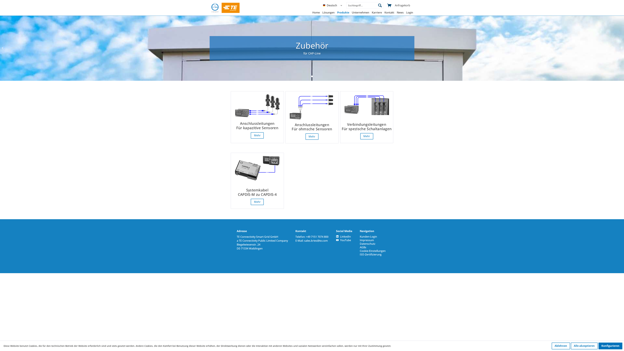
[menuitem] (333, 5)
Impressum (367, 240)
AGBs (363, 247)
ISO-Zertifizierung (371, 254)
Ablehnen (561, 346)
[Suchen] (380, 5)
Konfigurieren (610, 346)
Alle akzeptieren (584, 346)
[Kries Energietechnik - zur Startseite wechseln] (225, 8)
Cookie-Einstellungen (373, 251)
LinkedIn (345, 236)
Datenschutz (367, 244)
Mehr (257, 135)
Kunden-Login (368, 236)
